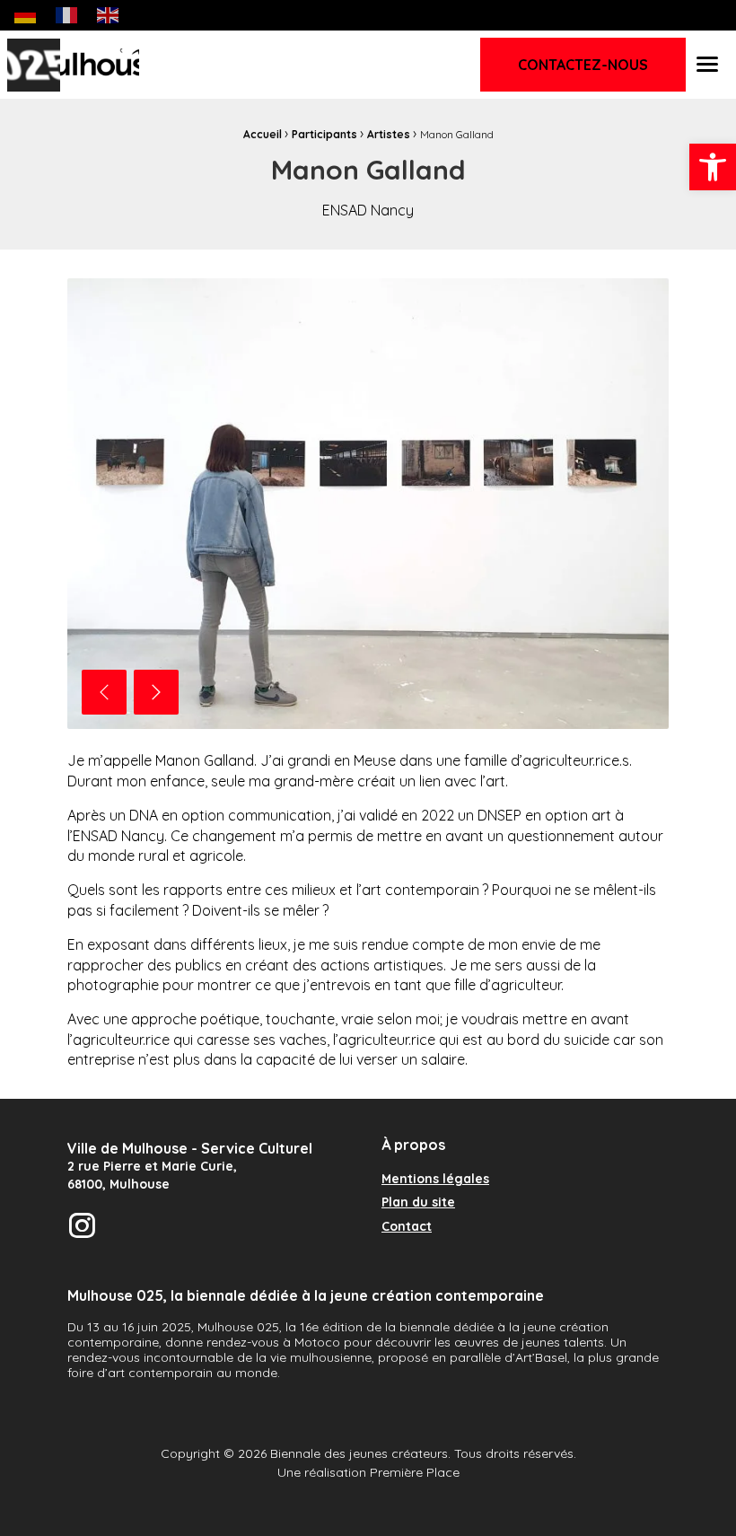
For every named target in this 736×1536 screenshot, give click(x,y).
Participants (324, 134)
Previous (104, 692)
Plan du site (418, 1203)
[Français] (67, 14)
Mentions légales (435, 1179)
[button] (712, 167)
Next (156, 692)
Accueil (262, 134)
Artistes (388, 134)
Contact (406, 1227)
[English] (108, 14)
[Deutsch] (26, 14)
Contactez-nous (583, 65)
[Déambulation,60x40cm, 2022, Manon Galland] (368, 504)
